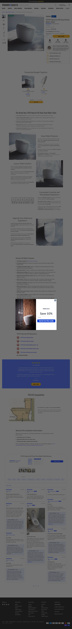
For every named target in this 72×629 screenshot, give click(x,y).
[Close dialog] (55, 300)
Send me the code (46, 321)
